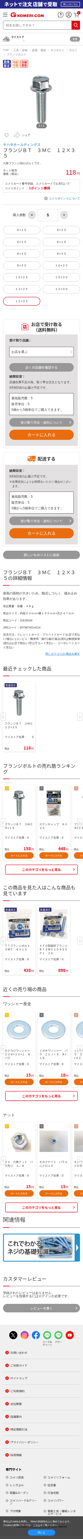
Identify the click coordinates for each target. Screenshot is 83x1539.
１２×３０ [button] (61, 289)
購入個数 (19, 215)
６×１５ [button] (22, 229)
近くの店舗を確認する (41, 367)
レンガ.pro (17, 1485)
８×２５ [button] (61, 253)
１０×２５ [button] (21, 277)
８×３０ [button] (22, 265)
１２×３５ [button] (21, 301)
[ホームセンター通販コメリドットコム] (27, 15)
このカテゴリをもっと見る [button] (41, 869)
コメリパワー (56, 1500)
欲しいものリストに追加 (41, 554)
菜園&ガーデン (19, 1492)
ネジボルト (57, 50)
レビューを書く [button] (41, 1308)
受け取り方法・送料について (41, 422)
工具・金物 (20, 50)
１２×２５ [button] (21, 289)
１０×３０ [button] (61, 277)
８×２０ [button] (22, 253)
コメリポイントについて (64, 198)
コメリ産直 (17, 1477)
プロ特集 (15, 1511)
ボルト (73, 50)
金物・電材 (39, 50)
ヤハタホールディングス (21, 144)
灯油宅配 (53, 1492)
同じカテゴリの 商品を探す (62, 653)
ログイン (44, 1296)
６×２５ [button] (22, 241)
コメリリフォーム (59, 1477)
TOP (6, 50)
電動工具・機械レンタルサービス (62, 1512)
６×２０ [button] (61, 229)
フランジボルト (16, 54)
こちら (36, 1525)
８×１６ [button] (61, 241)
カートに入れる (41, 435)
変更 (75, 39)
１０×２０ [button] (61, 265)
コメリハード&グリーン (23, 1502)
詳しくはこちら (70, 4)
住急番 (52, 1485)
